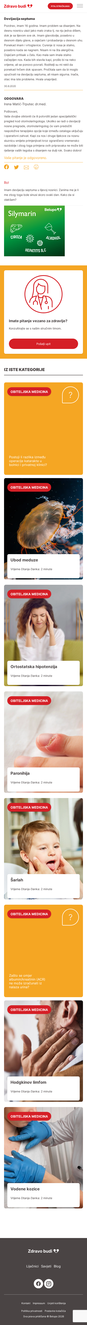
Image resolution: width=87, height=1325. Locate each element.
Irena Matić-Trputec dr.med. (25, 104)
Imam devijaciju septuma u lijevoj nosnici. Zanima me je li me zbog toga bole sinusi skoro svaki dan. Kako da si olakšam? (41, 195)
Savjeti (46, 1266)
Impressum (39, 1303)
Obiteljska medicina (29, 391)
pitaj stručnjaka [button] (60, 6)
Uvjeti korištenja (56, 1303)
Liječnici (32, 1266)
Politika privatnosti (31, 1311)
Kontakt (25, 1303)
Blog (57, 1266)
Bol (6, 182)
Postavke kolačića (55, 1311)
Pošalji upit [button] (43, 344)
